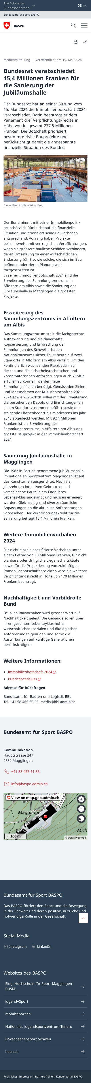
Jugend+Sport (16, 1001)
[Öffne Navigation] (84, 25)
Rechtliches (10, 1076)
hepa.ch (12, 1051)
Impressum (26, 1076)
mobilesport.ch (18, 1014)
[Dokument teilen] (85, 42)
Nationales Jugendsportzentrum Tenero (38, 1026)
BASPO (19, 26)
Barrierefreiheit (44, 1076)
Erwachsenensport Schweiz (28, 1039)
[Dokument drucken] (75, 42)
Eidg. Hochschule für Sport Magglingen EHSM (38, 986)
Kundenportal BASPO (69, 1076)
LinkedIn (44, 946)
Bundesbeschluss (22, 678)
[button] (83, 918)
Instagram (18, 946)
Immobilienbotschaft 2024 (30, 671)
